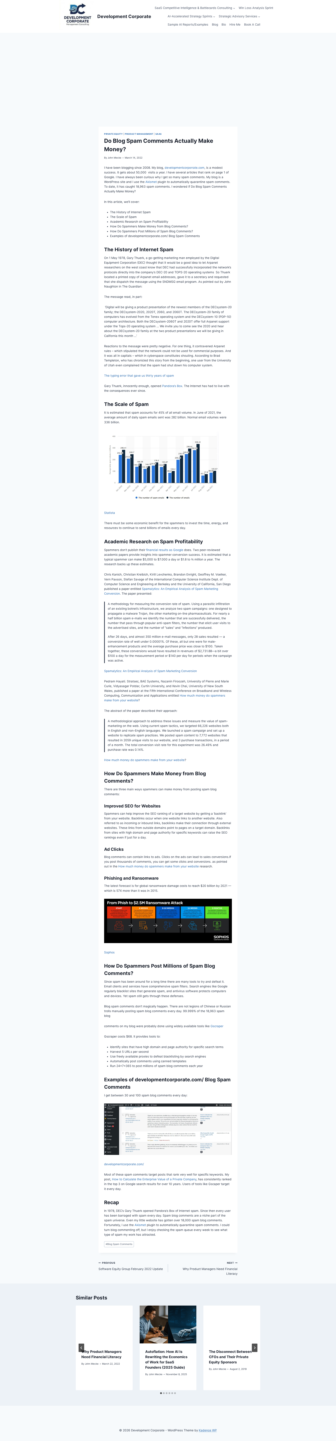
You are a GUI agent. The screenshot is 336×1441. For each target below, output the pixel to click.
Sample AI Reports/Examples (188, 24)
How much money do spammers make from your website (144, 760)
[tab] (161, 1393)
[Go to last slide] (81, 1348)
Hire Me (234, 24)
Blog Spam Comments (119, 1244)
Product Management (139, 134)
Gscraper (217, 1026)
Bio (224, 24)
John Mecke (114, 157)
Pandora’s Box (172, 386)
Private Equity (113, 134)
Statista (109, 513)
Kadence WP (208, 1430)
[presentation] (104, 1324)
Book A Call (252, 24)
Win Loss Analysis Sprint (256, 8)
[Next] (254, 1348)
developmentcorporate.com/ (124, 1164)
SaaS (158, 134)
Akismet (151, 182)
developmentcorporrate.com (184, 167)
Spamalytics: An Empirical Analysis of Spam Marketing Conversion (150, 671)
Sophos (109, 952)
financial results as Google (164, 550)
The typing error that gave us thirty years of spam (139, 375)
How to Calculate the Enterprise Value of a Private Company (154, 1179)
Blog (215, 24)
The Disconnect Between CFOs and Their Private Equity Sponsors (230, 1357)
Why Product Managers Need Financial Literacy (210, 1268)
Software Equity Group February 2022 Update (131, 1266)
